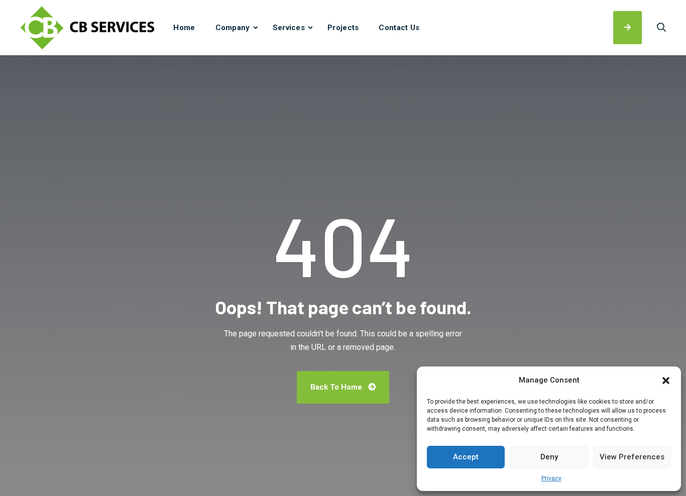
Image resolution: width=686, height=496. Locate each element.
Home (184, 27)
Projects (343, 27)
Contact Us (399, 27)
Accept (466, 456)
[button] (666, 381)
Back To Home (337, 387)
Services (289, 27)
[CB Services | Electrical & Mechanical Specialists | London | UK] (87, 27)
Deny (549, 456)
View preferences (632, 456)
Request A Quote (627, 27)
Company (232, 27)
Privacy (551, 478)
